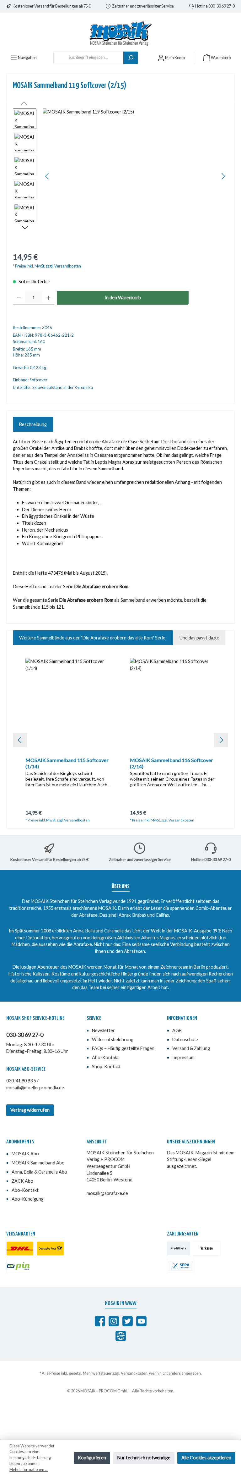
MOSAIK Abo (25, 1153)
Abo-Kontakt (105, 1057)
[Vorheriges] (47, 176)
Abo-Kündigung (28, 1199)
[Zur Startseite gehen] (120, 33)
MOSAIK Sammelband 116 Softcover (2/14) (171, 763)
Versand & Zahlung (191, 1048)
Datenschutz (185, 1039)
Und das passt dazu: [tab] (199, 637)
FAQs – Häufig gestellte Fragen (123, 1048)
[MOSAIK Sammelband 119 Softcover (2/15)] (135, 176)
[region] (120, 176)
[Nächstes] (223, 176)
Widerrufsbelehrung (112, 1039)
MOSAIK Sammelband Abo (38, 1162)
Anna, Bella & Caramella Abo (39, 1172)
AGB (177, 1030)
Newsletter (103, 1030)
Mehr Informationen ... (28, 1469)
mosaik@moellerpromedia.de (35, 1087)
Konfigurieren (92, 1457)
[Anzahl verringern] (19, 298)
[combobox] (88, 58)
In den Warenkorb (122, 297)
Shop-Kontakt (106, 1066)
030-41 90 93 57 (22, 1080)
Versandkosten (134, 1373)
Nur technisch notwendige (143, 1457)
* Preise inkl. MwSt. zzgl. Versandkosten (47, 266)
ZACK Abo (22, 1181)
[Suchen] (130, 58)
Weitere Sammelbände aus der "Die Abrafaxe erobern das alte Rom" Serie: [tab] (93, 637)
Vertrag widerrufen (30, 1110)
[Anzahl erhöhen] (48, 298)
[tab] (33, 424)
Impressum (183, 1057)
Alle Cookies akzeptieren (206, 1457)
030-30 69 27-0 (24, 1034)
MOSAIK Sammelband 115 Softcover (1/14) (67, 763)
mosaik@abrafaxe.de (107, 1193)
